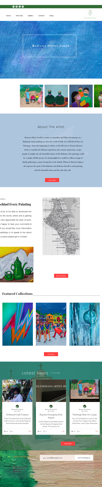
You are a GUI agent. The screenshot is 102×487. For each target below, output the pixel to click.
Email (41, 453)
